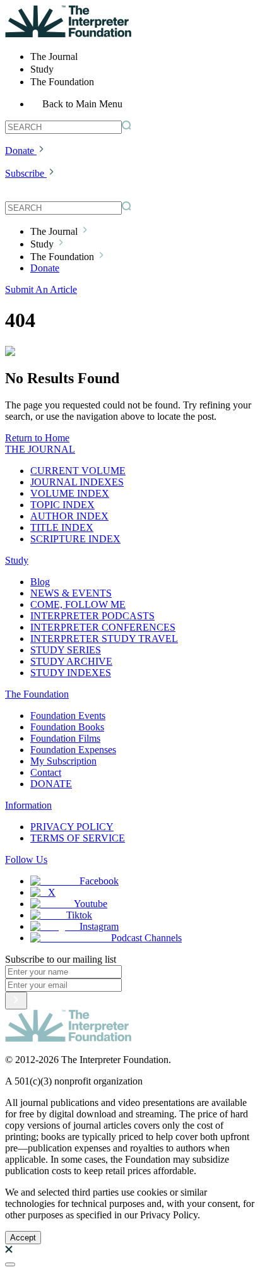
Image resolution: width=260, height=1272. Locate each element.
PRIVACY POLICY (72, 826)
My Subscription (63, 761)
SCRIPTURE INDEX (75, 538)
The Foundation (37, 694)
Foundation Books (67, 727)
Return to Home (37, 437)
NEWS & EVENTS (71, 593)
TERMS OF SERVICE (77, 838)
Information (28, 805)
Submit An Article (41, 289)
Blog (40, 581)
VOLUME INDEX (69, 493)
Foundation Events (67, 715)
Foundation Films (65, 738)
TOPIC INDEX (62, 504)
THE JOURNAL (40, 449)
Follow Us (26, 859)
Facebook (99, 881)
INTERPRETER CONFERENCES (102, 627)
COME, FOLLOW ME (78, 604)
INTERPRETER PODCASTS (92, 615)
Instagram (99, 926)
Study (16, 560)
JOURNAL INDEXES (77, 482)
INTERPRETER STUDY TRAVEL (104, 638)
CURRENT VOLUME (78, 470)
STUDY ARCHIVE (71, 661)
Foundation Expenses (73, 749)
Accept (23, 1237)
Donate (19, 150)
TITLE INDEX (61, 527)
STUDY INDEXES (70, 672)
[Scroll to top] (10, 1264)
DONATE (51, 783)
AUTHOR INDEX (69, 516)
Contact (45, 772)
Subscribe (24, 173)
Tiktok (79, 915)
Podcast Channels (146, 937)
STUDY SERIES (65, 650)
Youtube (90, 903)
